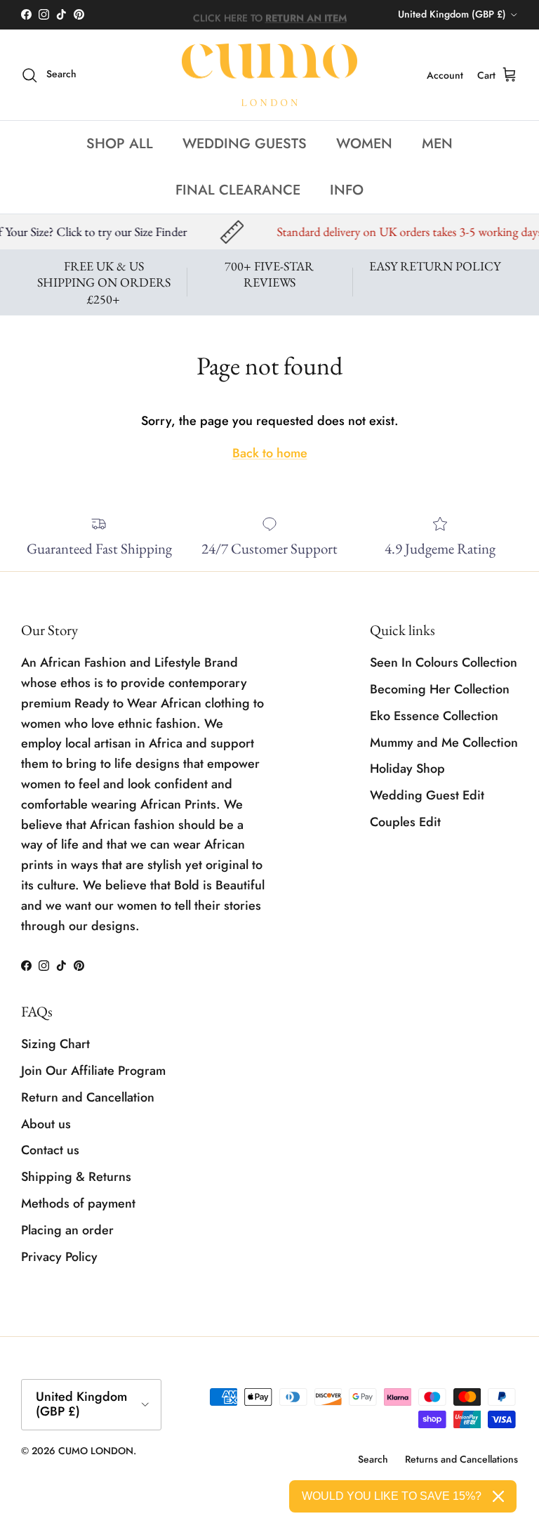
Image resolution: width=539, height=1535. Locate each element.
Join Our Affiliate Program (93, 1071)
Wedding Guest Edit (427, 795)
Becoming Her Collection (440, 689)
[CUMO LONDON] (269, 75)
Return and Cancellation (87, 1097)
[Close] (498, 1496)
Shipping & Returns (76, 1177)
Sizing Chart (55, 1044)
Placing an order (67, 1230)
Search (373, 1459)
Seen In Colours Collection (443, 662)
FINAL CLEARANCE (237, 190)
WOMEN (364, 143)
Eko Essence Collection (434, 716)
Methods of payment (78, 1203)
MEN (437, 143)
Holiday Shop (407, 768)
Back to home (269, 453)
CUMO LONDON (95, 1451)
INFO (347, 190)
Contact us (50, 1150)
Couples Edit (405, 822)
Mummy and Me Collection (444, 742)
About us (46, 1124)
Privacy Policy (59, 1257)
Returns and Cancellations (461, 1459)
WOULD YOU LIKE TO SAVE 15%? (391, 1496)
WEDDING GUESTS (244, 143)
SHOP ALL (119, 143)
